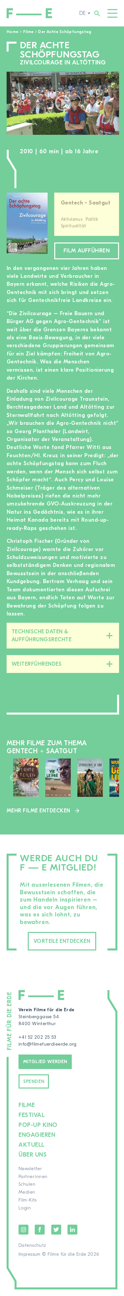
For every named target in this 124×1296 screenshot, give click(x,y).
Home (12, 31)
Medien (27, 1192)
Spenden (34, 1081)
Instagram (23, 1230)
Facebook (40, 1230)
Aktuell (32, 1144)
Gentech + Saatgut (85, 203)
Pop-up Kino (38, 1125)
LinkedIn (72, 1230)
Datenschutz (32, 1245)
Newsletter (30, 1168)
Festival (32, 1115)
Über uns (33, 1154)
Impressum (30, 1254)
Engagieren (37, 1134)
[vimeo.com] (63, 103)
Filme (28, 31)
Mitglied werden (45, 1061)
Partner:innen (33, 1176)
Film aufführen (86, 251)
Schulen (27, 1184)
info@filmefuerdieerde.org (48, 1044)
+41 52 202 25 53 (37, 1037)
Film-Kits (28, 1200)
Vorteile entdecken (62, 941)
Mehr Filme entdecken (38, 811)
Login (25, 1208)
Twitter (56, 1230)
